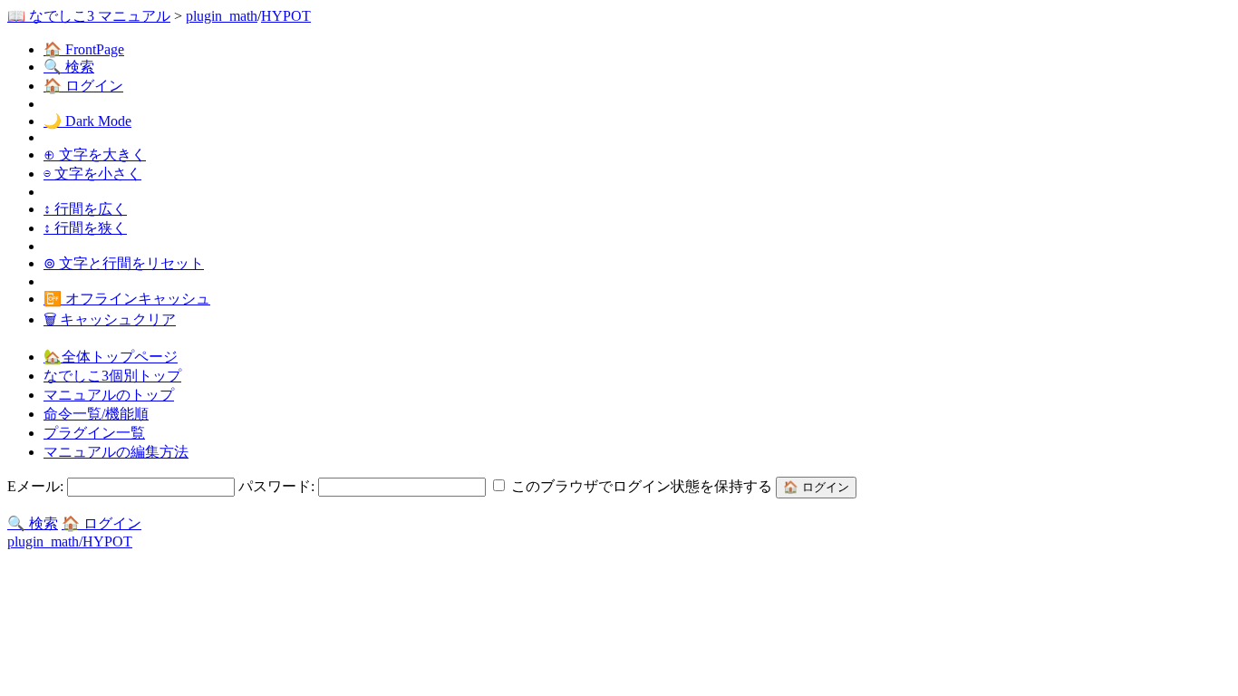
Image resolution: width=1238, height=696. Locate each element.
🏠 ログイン (83, 85)
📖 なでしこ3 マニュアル (88, 16)
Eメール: (37, 486)
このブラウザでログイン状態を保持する (642, 486)
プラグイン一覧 (94, 432)
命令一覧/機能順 (96, 413)
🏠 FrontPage (84, 49)
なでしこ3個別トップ (112, 375)
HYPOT (286, 16)
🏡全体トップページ (111, 356)
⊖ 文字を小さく (92, 173)
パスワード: (278, 486)
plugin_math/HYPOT (69, 541)
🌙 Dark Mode (87, 121)
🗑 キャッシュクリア (110, 319)
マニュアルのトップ (109, 394)
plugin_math (221, 16)
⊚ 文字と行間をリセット (124, 263)
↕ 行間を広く (85, 209)
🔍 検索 (69, 66)
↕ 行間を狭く (85, 228)
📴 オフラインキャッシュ (127, 298)
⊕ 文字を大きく (95, 154)
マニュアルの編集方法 (116, 451)
